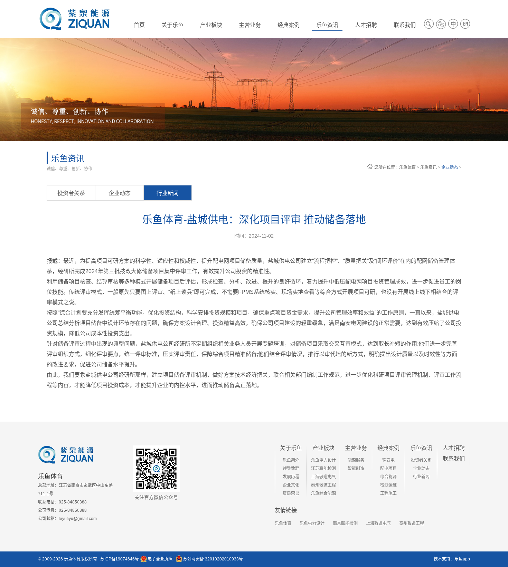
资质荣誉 (291, 493)
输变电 (388, 460)
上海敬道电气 (323, 476)
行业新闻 (168, 193)
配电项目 (388, 468)
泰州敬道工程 (323, 485)
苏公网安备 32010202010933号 (213, 559)
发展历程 (291, 476)
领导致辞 (291, 468)
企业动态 (449, 167)
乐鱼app (462, 559)
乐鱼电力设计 (323, 460)
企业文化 (291, 485)
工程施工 (388, 493)
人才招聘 (454, 448)
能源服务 (356, 460)
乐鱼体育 (407, 167)
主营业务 (356, 448)
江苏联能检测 (323, 468)
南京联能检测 (345, 523)
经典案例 (388, 448)
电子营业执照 (160, 559)
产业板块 (323, 448)
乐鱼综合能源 (323, 493)
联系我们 (454, 459)
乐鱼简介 (291, 460)
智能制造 (356, 468)
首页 (139, 25)
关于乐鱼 (291, 448)
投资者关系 (71, 193)
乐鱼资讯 (428, 167)
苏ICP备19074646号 (119, 559)
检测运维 (388, 485)
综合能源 (388, 476)
